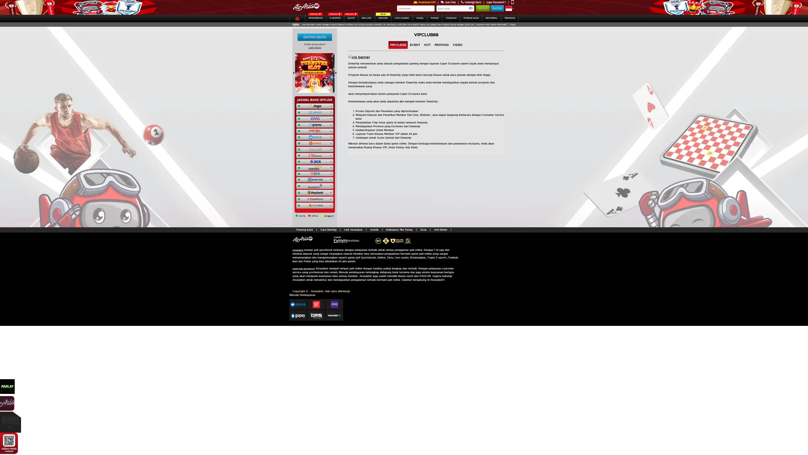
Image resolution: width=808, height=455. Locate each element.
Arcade (383, 17)
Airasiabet (297, 250)
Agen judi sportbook (303, 269)
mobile (374, 229)
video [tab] (457, 45)
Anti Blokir (440, 229)
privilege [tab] (398, 45)
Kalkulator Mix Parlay (399, 229)
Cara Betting (328, 229)
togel (420, 18)
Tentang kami (304, 229)
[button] (510, 8)
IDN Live (366, 18)
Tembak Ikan (471, 18)
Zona (423, 229)
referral (491, 18)
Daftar (497, 8)
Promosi (510, 18)
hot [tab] (427, 45)
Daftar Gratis (314, 37)
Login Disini (314, 47)
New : (296, 25)
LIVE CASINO (402, 18)
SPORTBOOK (316, 17)
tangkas (451, 18)
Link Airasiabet (353, 229)
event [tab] (415, 45)
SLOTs (350, 17)
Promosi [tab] (442, 45)
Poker (435, 18)
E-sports (335, 17)
